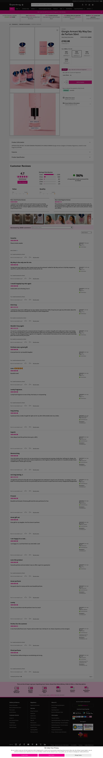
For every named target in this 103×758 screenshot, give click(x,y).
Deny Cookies (51, 755)
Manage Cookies (78, 755)
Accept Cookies (25, 755)
